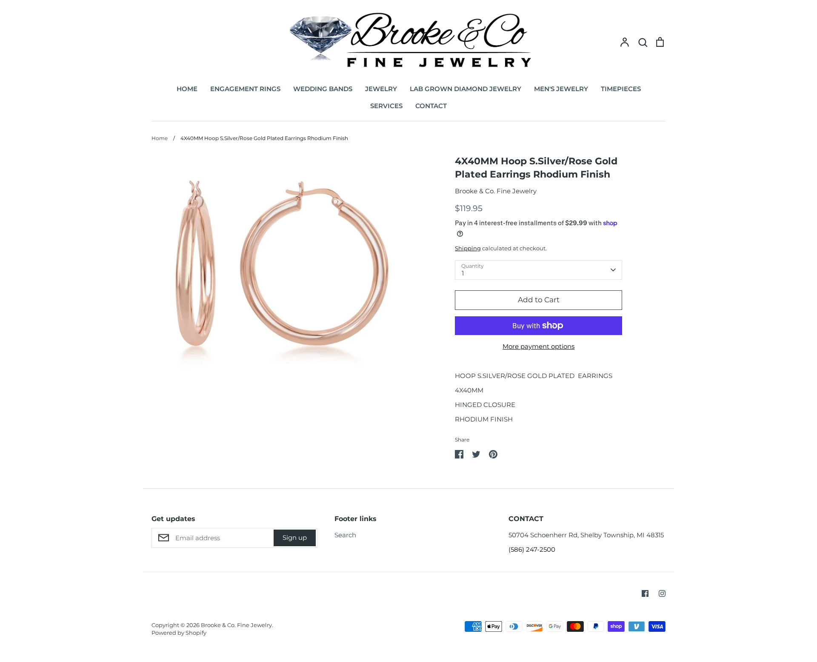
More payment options (538, 346)
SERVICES (386, 106)
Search (345, 535)
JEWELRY (381, 89)
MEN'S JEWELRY (561, 89)
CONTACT (431, 106)
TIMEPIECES (621, 89)
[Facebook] (645, 593)
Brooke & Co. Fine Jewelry (496, 191)
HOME (187, 89)
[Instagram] (662, 593)
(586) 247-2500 (531, 549)
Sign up (295, 537)
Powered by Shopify (178, 632)
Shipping (468, 248)
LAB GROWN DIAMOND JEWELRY (465, 89)
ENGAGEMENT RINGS (245, 89)
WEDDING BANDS (322, 89)
